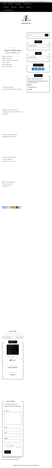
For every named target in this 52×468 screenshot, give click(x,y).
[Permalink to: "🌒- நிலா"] (13, 350)
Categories (21, 7)
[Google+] (39, 69)
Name (6, 427)
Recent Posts (13, 7)
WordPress (36, 465)
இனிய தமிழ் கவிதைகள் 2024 (35, 78)
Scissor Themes (21, 465)
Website (6, 438)
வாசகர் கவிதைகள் (13, 47)
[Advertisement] (12, 38)
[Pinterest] (43, 69)
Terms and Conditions (8, 10)
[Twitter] (36, 69)
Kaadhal (12, 374)
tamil (8, 52)
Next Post (18, 337)
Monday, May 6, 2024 (15, 52)
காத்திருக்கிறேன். (13, 367)
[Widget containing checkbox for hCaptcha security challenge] (12, 445)
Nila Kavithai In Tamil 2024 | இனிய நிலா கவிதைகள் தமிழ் (38, 82)
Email (5, 432)
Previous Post (7, 337)
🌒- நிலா (12, 360)
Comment (6, 411)
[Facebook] (33, 69)
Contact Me (6, 7)
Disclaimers (28, 7)
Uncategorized (10, 356)
